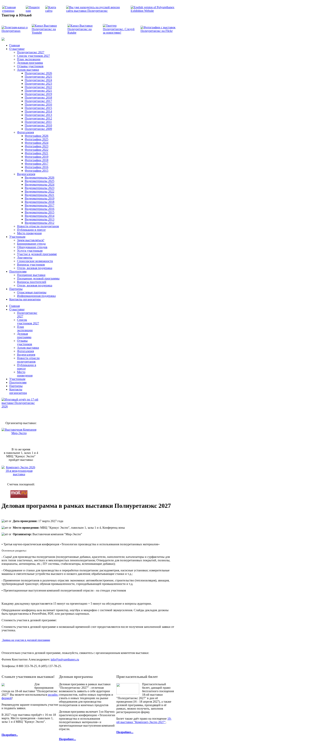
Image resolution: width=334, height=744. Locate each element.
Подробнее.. (10, 734)
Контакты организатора (25, 299)
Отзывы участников (30, 66)
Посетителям (17, 271)
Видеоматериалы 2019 (39, 198)
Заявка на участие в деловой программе (26, 640)
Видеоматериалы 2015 (39, 212)
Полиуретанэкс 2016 (38, 104)
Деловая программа (30, 62)
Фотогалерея (25, 132)
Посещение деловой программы (38, 278)
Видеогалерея (26, 174)
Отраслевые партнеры (31, 292)
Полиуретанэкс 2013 (38, 115)
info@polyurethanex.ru (65, 659)
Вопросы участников (31, 264)
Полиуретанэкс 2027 (30, 52)
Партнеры (16, 289)
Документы (24, 257)
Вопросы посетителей (31, 282)
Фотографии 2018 (36, 160)
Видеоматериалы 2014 (39, 215)
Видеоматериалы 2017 (39, 205)
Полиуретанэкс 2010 (38, 125)
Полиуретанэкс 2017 (38, 101)
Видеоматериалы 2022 (39, 191)
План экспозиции (28, 59)
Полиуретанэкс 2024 (38, 80)
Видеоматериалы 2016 (39, 209)
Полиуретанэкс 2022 (38, 87)
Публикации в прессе (31, 229)
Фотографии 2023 (36, 146)
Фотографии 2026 (36, 135)
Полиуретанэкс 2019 (38, 94)
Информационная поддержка (36, 295)
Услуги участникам (30, 250)
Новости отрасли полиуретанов (38, 226)
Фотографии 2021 (36, 153)
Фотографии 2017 (36, 163)
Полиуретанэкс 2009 (38, 128)
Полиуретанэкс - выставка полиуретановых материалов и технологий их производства (131, 667)
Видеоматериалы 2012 (39, 222)
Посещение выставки (31, 275)
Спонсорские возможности (35, 261)
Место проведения (29, 233)
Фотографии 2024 (36, 142)
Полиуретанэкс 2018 (38, 97)
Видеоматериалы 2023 (39, 188)
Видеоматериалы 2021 (39, 195)
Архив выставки (28, 69)
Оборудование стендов (32, 247)
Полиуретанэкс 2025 (38, 76)
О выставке (17, 48)
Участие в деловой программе (37, 254)
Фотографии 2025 (36, 139)
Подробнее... (67, 739)
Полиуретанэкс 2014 (38, 111)
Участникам (17, 236)
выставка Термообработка (255, 675)
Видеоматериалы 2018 (39, 202)
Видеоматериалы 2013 (39, 219)
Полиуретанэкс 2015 (38, 108)
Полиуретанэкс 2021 (38, 90)
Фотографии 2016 (36, 167)
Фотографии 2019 (36, 156)
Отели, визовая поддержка (34, 268)
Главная (14, 45)
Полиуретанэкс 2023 (38, 83)
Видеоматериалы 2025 (39, 181)
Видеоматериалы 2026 (39, 177)
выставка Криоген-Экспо (233, 675)
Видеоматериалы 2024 (39, 184)
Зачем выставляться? (30, 240)
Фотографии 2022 (36, 149)
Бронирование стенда (31, 243)
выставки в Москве (275, 675)
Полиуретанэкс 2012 (38, 118)
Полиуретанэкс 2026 (38, 73)
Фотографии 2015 (36, 170)
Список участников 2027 (33, 55)
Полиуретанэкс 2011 (38, 122)
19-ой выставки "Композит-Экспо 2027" (143, 720)
